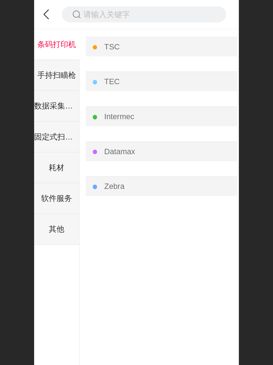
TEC (112, 81)
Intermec (119, 116)
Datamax (119, 151)
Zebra (114, 186)
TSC (112, 46)
